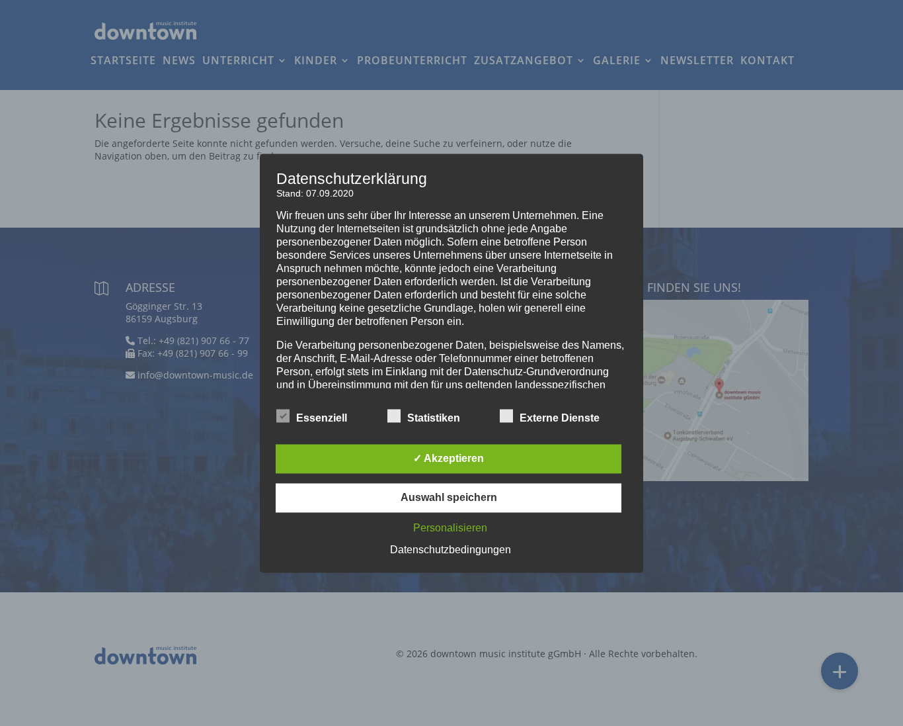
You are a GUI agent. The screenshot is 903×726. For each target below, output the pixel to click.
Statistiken (433, 418)
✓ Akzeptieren (448, 458)
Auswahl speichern (449, 497)
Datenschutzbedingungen (450, 549)
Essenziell (321, 418)
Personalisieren (450, 527)
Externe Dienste (560, 418)
